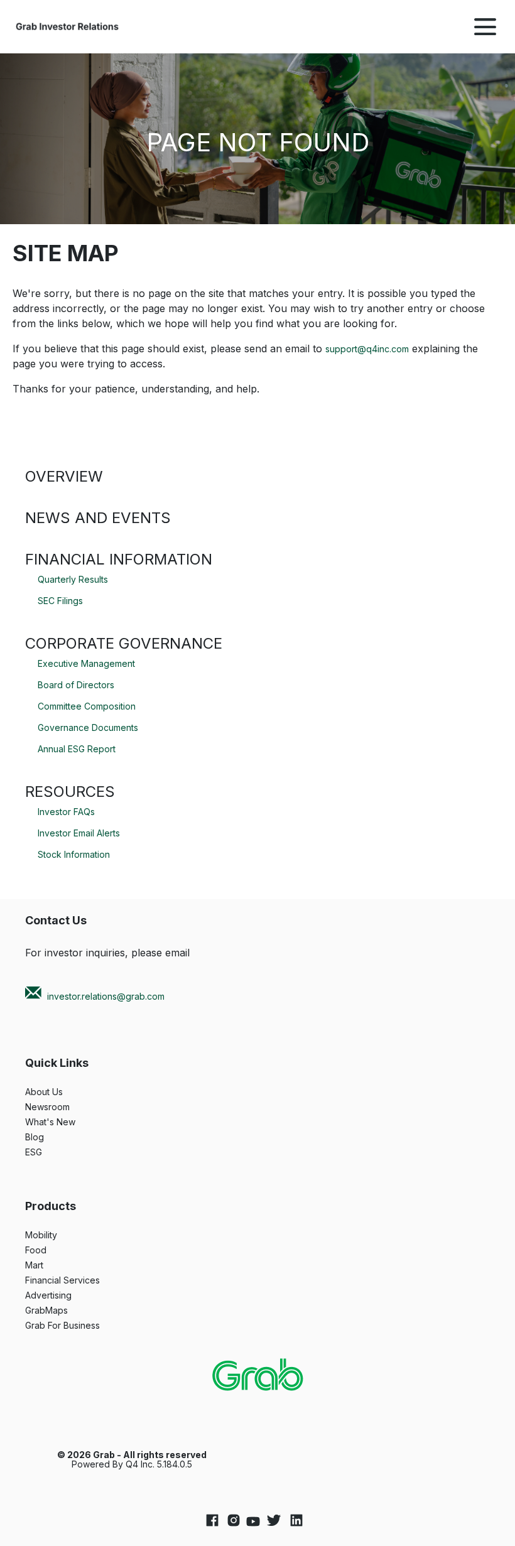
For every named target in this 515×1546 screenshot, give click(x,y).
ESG (49, 1152)
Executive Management (86, 663)
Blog (50, 1137)
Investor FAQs (66, 811)
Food (51, 1250)
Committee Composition (87, 706)
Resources (70, 791)
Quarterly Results (73, 579)
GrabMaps (62, 1310)
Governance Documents (88, 727)
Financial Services (78, 1280)
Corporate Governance (123, 643)
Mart (50, 1265)
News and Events (98, 518)
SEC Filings (60, 600)
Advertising (64, 1295)
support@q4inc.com (367, 348)
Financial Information (118, 559)
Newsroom (63, 1107)
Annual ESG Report (77, 748)
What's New (66, 1122)
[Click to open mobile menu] (485, 26)
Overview (64, 476)
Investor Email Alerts (79, 833)
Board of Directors (76, 684)
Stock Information (74, 854)
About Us (59, 1092)
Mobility (57, 1235)
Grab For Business (78, 1325)
